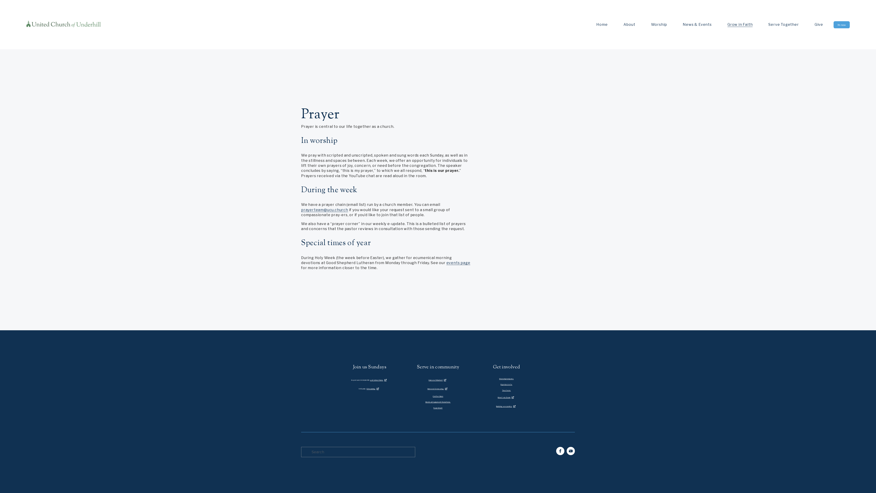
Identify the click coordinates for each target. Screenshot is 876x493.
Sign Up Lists (506, 384)
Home (601, 24)
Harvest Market (436, 380)
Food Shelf (438, 408)
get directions (376, 380)
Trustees (506, 390)
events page (458, 263)
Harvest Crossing (436, 389)
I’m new (842, 24)
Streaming (371, 389)
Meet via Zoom (504, 397)
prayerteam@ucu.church (324, 210)
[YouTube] (571, 451)
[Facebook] (560, 451)
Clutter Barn (438, 396)
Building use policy (504, 406)
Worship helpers (506, 379)
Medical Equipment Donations (438, 402)
